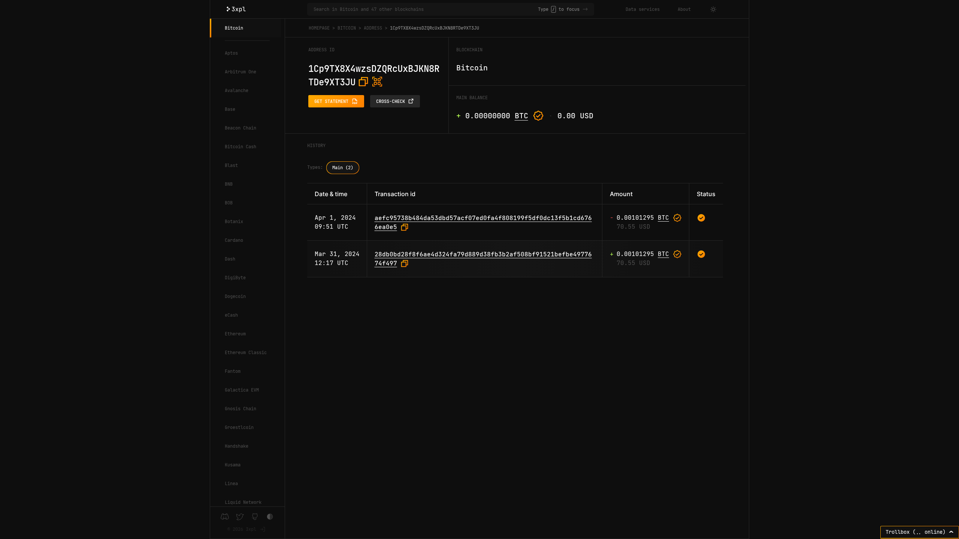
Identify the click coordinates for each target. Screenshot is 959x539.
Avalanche (236, 91)
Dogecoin (235, 296)
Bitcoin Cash (240, 147)
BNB (229, 184)
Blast (231, 165)
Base (230, 109)
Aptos (231, 53)
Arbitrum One (240, 72)
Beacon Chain (240, 128)
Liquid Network (243, 502)
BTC (521, 116)
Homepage (319, 28)
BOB (229, 203)
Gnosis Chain (240, 409)
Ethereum (235, 334)
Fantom (232, 371)
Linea (231, 484)
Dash (230, 259)
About (684, 9)
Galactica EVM (242, 390)
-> (585, 9)
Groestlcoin (239, 427)
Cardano (234, 240)
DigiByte (235, 278)
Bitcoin (234, 28)
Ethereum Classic (246, 353)
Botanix (234, 222)
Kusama (232, 465)
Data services (643, 9)
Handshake (236, 446)
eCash (231, 315)
